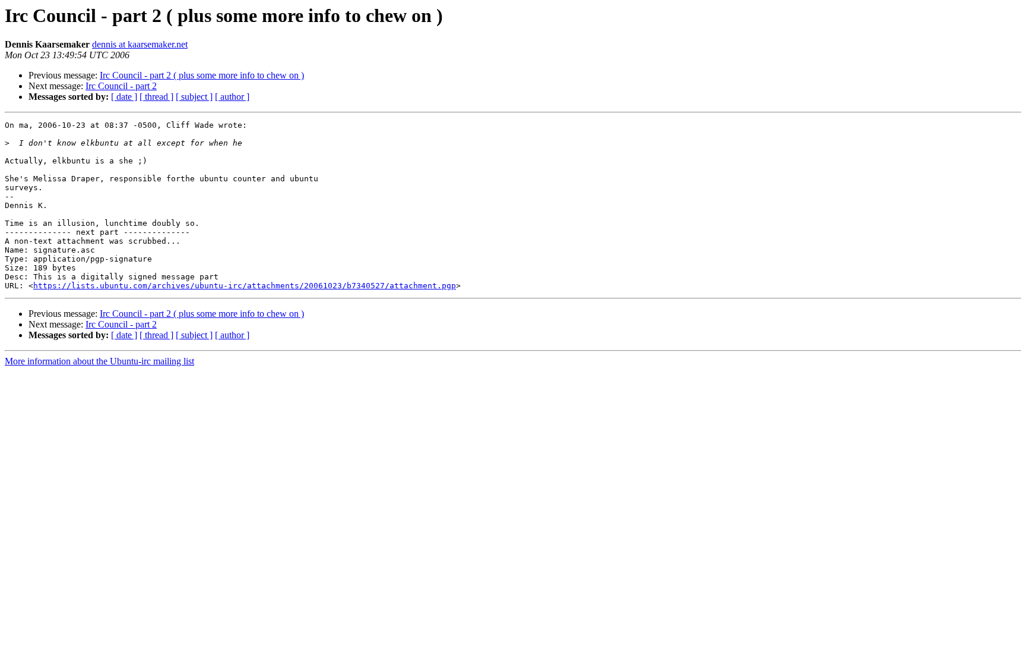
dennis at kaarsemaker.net (140, 44)
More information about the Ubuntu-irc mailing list (99, 361)
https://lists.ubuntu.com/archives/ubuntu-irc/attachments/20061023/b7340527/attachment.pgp (244, 285)
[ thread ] (156, 97)
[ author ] (232, 97)
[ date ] (124, 97)
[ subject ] (194, 97)
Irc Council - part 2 (121, 86)
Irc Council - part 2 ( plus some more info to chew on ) (202, 75)
